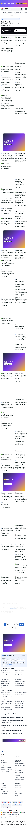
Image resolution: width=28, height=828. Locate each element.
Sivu (9, 627)
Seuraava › (22, 624)
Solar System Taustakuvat (21, 692)
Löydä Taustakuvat (5, 765)
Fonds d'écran (5, 816)
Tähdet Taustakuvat (19, 683)
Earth (4, 807)
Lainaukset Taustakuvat (20, 765)
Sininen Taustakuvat (5, 683)
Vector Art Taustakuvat (6, 674)
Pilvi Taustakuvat (18, 672)
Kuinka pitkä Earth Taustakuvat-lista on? (11, 730)
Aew (14, 662)
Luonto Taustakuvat (5, 672)
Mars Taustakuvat (19, 703)
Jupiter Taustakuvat (19, 701)
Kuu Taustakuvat (5, 679)
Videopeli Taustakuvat (19, 763)
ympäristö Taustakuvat (6, 696)
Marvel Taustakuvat (19, 772)
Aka (17, 662)
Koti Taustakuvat (18, 679)
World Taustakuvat (5, 692)
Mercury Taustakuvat (19, 707)
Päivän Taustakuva (5, 771)
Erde (10, 802)
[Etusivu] (1, 15)
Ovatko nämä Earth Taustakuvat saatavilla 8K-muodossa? (12, 734)
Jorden (4, 802)
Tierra (9, 804)
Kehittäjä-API (17, 795)
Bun (20, 662)
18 (17, 624)
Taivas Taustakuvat (19, 670)
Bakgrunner (20, 816)
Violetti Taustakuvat (19, 674)
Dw (23, 660)
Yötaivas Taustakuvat (20, 681)
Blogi (16, 791)
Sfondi (23, 812)
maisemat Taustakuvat (6, 701)
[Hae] (21, 9)
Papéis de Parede (15, 812)
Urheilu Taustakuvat (19, 768)
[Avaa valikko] (25, 9)
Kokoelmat (3, 764)
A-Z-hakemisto (4, 762)
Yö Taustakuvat (4, 685)
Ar (5, 660)
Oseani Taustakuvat (5, 687)
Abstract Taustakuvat (19, 777)
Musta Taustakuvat (19, 767)
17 (14, 624)
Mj (10, 660)
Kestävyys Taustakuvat (6, 699)
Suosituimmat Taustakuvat (6, 769)
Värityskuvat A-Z (18, 787)
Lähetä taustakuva (18, 793)
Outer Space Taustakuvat (20, 696)
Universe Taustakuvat (6, 677)
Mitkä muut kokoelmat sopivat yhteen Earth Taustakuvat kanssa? (12, 721)
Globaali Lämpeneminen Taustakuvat (6, 704)
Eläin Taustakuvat (18, 770)
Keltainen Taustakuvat (20, 685)
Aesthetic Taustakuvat (19, 779)
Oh (6, 662)
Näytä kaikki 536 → (9, 664)
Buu (23, 662)
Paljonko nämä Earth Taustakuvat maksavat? (13, 717)
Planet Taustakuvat (5, 694)
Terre (20, 804)
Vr (11, 662)
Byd (3, 664)
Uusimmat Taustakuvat (6, 767)
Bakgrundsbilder (6, 812)
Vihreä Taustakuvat (19, 677)
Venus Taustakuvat (19, 705)
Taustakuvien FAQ (4, 791)
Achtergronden (16, 814)
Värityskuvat (3, 787)
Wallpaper (19, 810)
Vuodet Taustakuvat (19, 694)
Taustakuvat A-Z (18, 785)
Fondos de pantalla (7, 814)
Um (20, 660)
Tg (8, 662)
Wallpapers (12, 810)
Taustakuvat (6, 15)
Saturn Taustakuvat (19, 699)
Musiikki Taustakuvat (19, 781)
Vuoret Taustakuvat (5, 707)
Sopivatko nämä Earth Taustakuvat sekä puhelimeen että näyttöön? (14, 726)
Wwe (8, 655)
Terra (21, 802)
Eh (3, 662)
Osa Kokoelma (11, 19)
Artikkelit (3, 772)
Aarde (15, 804)
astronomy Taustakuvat (6, 709)
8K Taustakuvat (4, 670)
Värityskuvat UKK (4, 793)
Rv (15, 660)
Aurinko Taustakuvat (6, 681)
